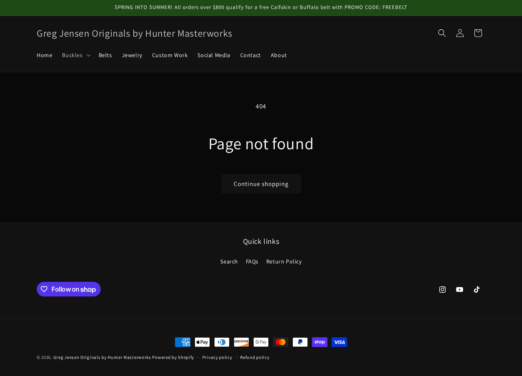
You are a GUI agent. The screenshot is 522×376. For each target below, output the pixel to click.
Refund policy (254, 357)
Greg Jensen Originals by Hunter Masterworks (102, 357)
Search (229, 261)
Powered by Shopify (173, 357)
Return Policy (284, 261)
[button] (75, 55)
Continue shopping (261, 184)
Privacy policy (217, 357)
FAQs (252, 261)
